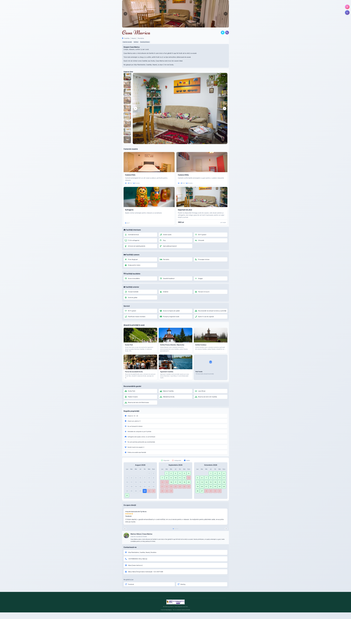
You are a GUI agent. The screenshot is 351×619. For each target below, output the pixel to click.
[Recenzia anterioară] (125, 528)
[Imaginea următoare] (225, 14)
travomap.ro (168, 609)
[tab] (172, 25)
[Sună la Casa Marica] (227, 32)
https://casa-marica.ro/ (135, 565)
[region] (180, 108)
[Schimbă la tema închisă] (347, 12)
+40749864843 (133, 559)
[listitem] (127, 76)
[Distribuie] (347, 7)
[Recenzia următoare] (226, 528)
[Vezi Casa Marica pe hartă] (222, 32)
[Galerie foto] (175, 13)
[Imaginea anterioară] (125, 14)
